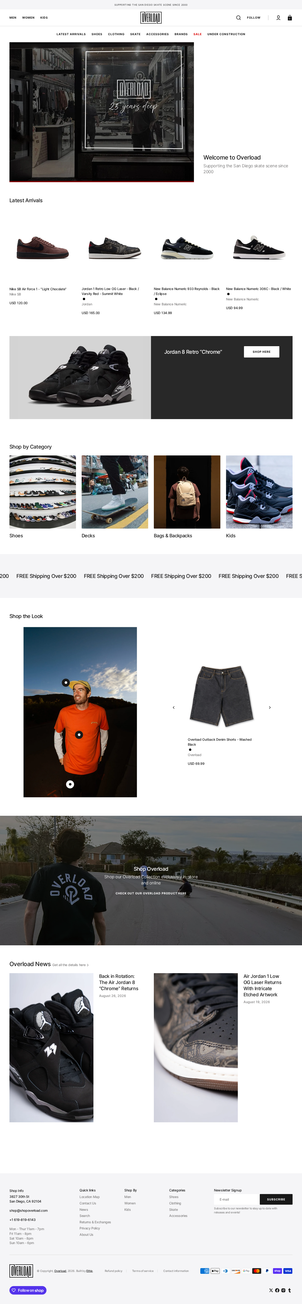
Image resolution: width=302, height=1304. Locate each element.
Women (129, 1203)
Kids (127, 1209)
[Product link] (42, 257)
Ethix (89, 1271)
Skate (173, 1209)
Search (85, 1216)
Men (127, 1197)
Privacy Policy (90, 1228)
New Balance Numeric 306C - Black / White (258, 289)
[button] (238, 17)
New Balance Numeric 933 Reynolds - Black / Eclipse (187, 291)
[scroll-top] (292, 1294)
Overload (60, 1271)
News (84, 1209)
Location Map (90, 1197)
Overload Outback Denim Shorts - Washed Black (220, 741)
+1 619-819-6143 (22, 1220)
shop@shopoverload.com (28, 1210)
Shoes (173, 1197)
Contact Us (88, 1203)
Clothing (175, 1203)
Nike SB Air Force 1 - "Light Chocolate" (38, 289)
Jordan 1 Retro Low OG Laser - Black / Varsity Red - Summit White (110, 291)
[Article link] (78, 1065)
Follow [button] (253, 17)
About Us (86, 1234)
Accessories (178, 1216)
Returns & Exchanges (95, 1222)
